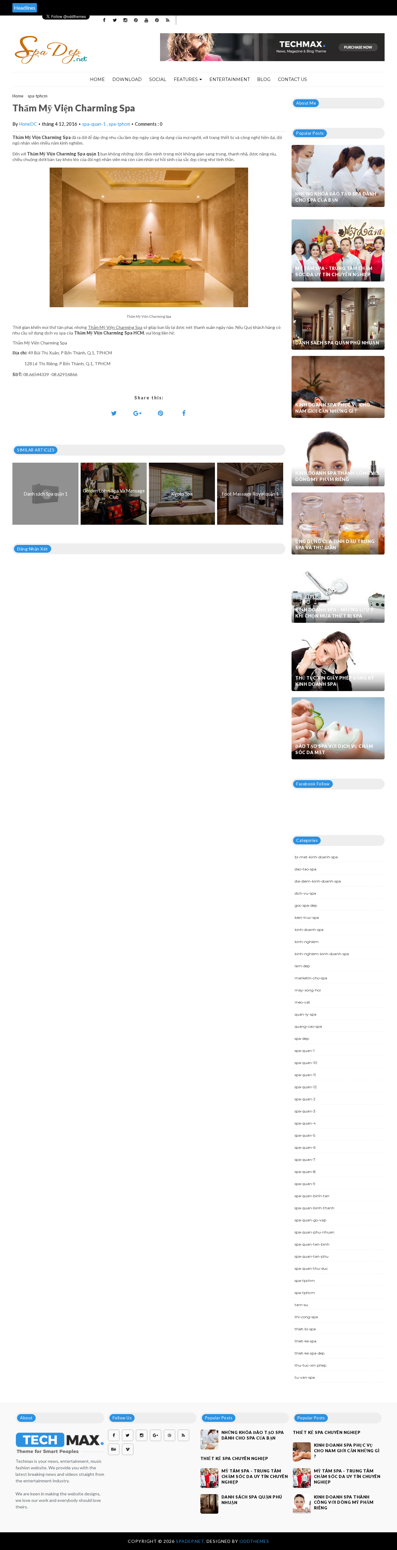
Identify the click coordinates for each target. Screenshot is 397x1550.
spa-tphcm (37, 95)
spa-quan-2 (305, 1099)
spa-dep (302, 1038)
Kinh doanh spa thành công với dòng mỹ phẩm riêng (337, 476)
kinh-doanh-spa (309, 929)
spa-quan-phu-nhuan (314, 1232)
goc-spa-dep (306, 905)
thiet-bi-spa (305, 1329)
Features (186, 79)
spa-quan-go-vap (310, 1220)
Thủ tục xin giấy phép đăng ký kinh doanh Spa (334, 681)
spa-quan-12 (306, 1087)
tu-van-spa (305, 1377)
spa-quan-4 (305, 1123)
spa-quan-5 (305, 1135)
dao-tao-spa (305, 869)
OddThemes (254, 1541)
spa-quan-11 (305, 1074)
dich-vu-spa (305, 893)
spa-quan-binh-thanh (314, 1208)
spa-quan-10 (306, 1062)
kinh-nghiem (307, 941)
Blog (263, 79)
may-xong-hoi (308, 990)
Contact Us (292, 79)
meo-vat (302, 1002)
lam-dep (302, 966)
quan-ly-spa (305, 1014)
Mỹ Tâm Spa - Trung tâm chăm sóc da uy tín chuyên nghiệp (333, 271)
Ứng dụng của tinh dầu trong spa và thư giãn (335, 544)
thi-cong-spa (306, 1316)
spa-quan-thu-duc (311, 1268)
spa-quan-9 (305, 1183)
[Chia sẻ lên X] (114, 413)
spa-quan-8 (305, 1171)
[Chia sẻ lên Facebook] (184, 413)
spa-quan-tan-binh (312, 1244)
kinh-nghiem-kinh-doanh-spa (322, 953)
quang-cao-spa (308, 1026)
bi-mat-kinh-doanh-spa (316, 857)
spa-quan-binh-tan (312, 1195)
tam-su (301, 1304)
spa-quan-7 (305, 1159)
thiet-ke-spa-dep (309, 1353)
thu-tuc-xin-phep (310, 1365)
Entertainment (229, 79)
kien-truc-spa (307, 917)
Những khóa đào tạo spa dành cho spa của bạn (336, 197)
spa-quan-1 (94, 124)
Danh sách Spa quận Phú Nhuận (337, 342)
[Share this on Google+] (137, 413)
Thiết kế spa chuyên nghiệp (234, 1458)
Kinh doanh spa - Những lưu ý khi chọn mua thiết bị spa (334, 612)
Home (97, 79)
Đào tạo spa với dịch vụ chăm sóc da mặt (334, 749)
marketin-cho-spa (311, 978)
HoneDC (28, 124)
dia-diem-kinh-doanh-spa (318, 881)
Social (157, 79)
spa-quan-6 (305, 1147)
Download (127, 79)
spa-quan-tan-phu (311, 1256)
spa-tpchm (305, 1280)
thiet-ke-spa (305, 1341)
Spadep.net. (191, 1541)
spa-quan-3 (305, 1111)
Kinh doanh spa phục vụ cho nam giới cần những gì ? (332, 408)
